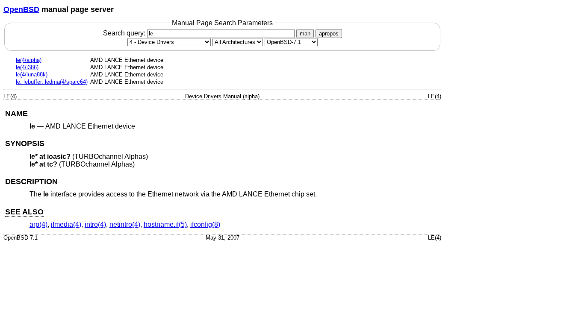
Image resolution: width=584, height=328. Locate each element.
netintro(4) (124, 224)
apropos (329, 33)
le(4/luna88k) (31, 74)
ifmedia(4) (66, 224)
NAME (16, 113)
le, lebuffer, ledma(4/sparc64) (52, 82)
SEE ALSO (24, 212)
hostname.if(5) (165, 224)
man (305, 33)
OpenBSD (21, 9)
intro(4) (95, 224)
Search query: (125, 33)
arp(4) (38, 224)
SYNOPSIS (24, 143)
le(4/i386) (27, 67)
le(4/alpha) (28, 60)
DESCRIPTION (31, 181)
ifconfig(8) (205, 224)
